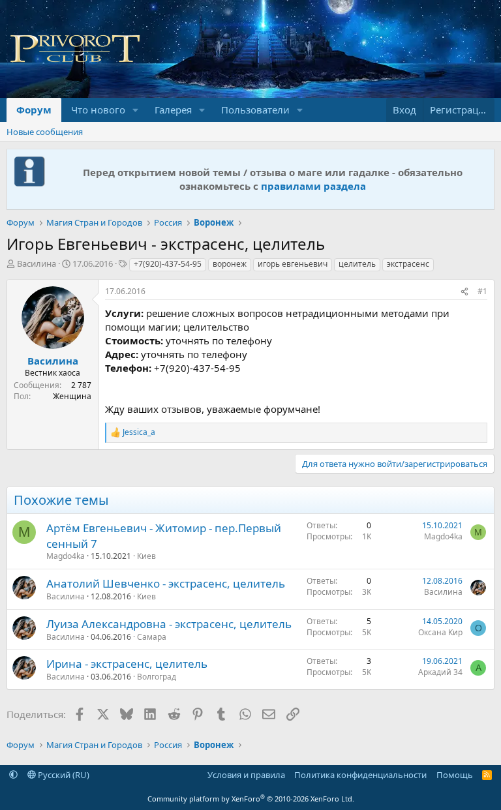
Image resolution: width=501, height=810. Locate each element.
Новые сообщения (45, 132)
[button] (136, 110)
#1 (482, 291)
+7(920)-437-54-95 (168, 263)
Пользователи (255, 109)
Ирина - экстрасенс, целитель (126, 663)
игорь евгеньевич (292, 263)
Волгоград (156, 676)
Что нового (98, 109)
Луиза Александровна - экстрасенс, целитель (169, 623)
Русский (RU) (62, 775)
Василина (36, 263)
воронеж (230, 263)
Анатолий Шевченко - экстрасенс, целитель (165, 583)
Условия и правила (246, 775)
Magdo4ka (65, 556)
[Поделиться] (464, 291)
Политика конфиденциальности (360, 775)
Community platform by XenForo (250, 798)
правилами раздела (313, 185)
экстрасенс (408, 263)
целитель (357, 263)
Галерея (173, 109)
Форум (34, 109)
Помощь (454, 775)
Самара (151, 636)
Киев (146, 556)
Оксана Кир (440, 632)
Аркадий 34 (440, 672)
